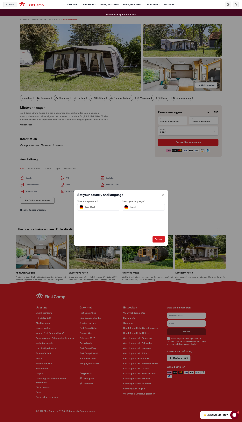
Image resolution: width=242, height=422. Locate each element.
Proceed (158, 239)
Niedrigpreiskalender (109, 4)
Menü (11, 4)
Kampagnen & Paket (132, 4)
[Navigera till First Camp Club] (228, 4)
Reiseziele (72, 4)
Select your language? (133, 201)
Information (152, 4)
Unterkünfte (88, 4)
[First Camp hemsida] (31, 4)
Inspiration (169, 4)
